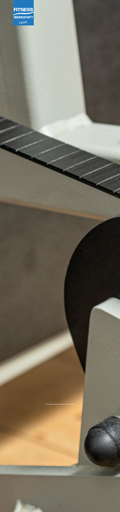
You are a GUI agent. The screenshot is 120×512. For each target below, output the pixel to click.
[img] (60, 256)
